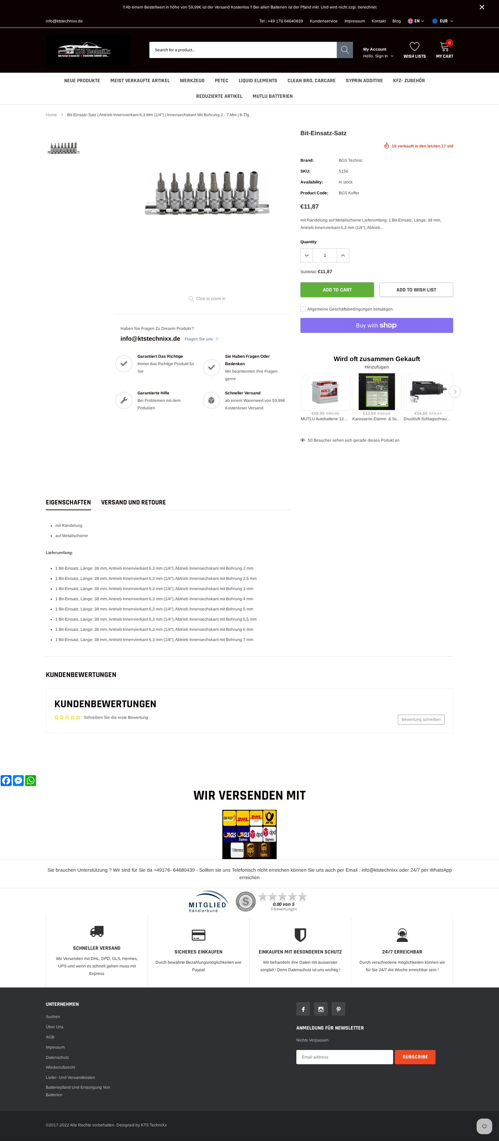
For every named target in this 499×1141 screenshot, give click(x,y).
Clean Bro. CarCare (312, 80)
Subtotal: (308, 271)
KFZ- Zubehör (409, 80)
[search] (345, 50)
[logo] (88, 50)
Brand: (307, 160)
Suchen (53, 1016)
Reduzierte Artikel (219, 96)
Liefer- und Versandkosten (70, 1077)
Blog (396, 21)
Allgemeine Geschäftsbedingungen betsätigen (350, 309)
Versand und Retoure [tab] (133, 502)
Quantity (308, 241)
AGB (50, 1037)
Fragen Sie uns (199, 339)
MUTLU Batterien (273, 96)
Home (51, 114)
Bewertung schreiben (421, 719)
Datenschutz (57, 1057)
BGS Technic (351, 160)
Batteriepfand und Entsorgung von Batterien (78, 1091)
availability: (311, 182)
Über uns (54, 1026)
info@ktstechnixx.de (64, 21)
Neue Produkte (82, 80)
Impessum (55, 1047)
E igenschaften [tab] (68, 502)
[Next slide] (455, 392)
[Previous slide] (299, 392)
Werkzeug (192, 80)
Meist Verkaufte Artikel (140, 80)
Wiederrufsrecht (60, 1067)
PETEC (221, 80)
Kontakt (379, 21)
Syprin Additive (364, 80)
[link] (64, 148)
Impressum (355, 21)
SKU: (305, 171)
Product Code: (314, 193)
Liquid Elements (258, 80)
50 (310, 440)
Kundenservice (324, 21)
